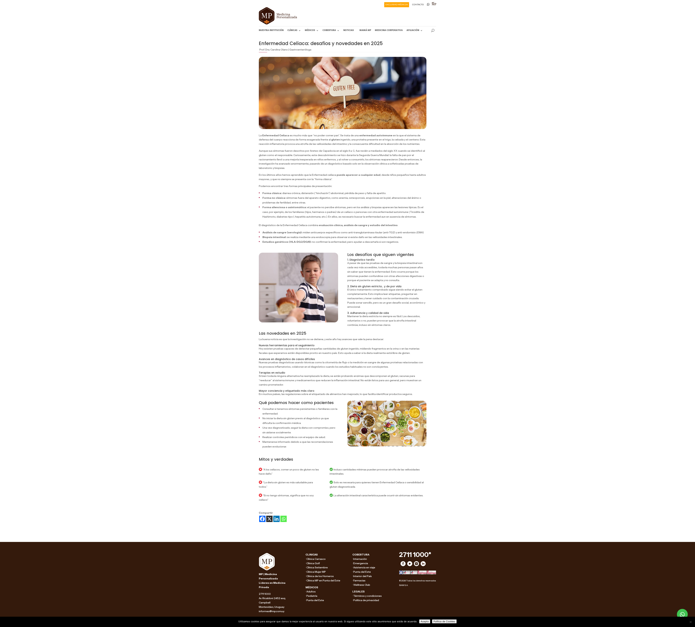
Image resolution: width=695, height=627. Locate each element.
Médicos (310, 30)
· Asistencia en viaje (363, 567)
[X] (269, 519)
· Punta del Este (315, 600)
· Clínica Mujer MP (316, 571)
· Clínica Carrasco (316, 559)
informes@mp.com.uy (271, 611)
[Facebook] (262, 519)
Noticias (348, 30)
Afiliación (413, 30)
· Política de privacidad (365, 600)
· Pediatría (311, 595)
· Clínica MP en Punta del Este (323, 580)
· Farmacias (358, 580)
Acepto (425, 621)
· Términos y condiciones (367, 595)
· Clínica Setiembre (317, 567)
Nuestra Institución (271, 30)
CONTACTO (418, 4)
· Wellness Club (361, 584)
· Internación (359, 559)
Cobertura (329, 30)
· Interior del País (362, 576)
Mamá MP (365, 30)
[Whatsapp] (283, 519)
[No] (690, 622)
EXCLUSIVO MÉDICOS (397, 4)
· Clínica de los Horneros (320, 576)
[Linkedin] (276, 519)
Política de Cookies (444, 621)
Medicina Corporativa (389, 30)
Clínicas (292, 30)
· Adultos (311, 591)
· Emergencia (360, 563)
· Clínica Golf (313, 563)
